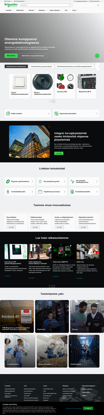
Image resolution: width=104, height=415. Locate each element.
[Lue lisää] (58, 153)
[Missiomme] (11, 55)
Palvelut (75, 329)
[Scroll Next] (97, 66)
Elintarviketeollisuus (46, 364)
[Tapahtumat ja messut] (52, 187)
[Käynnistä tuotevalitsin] (76, 109)
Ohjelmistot (41, 329)
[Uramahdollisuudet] (20, 187)
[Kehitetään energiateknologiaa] (33, 55)
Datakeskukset (76, 364)
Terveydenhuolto (12, 364)
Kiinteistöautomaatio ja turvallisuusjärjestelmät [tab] (74, 66)
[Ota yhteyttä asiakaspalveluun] (84, 177)
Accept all (88, 408)
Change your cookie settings (74, 408)
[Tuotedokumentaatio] (84, 187)
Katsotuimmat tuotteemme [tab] (16, 66)
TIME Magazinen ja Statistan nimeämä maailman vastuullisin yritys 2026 (16, 328)
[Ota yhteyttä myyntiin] (52, 177)
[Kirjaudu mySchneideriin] (20, 177)
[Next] (53, 101)
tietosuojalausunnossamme (23, 386)
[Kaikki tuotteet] (28, 109)
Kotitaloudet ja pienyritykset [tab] (41, 66)
